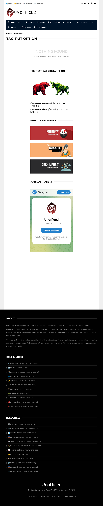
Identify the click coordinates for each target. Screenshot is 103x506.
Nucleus (13, 27)
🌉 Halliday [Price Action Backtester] (23, 467)
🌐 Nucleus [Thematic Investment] (21, 376)
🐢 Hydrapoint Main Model (18, 393)
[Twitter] (88, 3)
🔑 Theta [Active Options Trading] (21, 381)
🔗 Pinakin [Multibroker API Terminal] (23, 428)
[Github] (95, 3)
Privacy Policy (69, 497)
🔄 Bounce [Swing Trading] (19, 368)
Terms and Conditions (50, 497)
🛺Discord (17, 4)
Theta (42, 22)
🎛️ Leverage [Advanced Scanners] (21, 424)
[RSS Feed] (82, 3)
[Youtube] (91, 3)
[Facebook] (85, 3)
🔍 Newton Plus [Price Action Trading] (23, 363)
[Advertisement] (67, 13)
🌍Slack (9, 4)
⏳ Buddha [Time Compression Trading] (23, 372)
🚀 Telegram (27, 4)
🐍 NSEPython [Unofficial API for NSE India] (25, 446)
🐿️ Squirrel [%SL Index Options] (20, 458)
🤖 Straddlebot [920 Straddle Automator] (24, 441)
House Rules (32, 497)
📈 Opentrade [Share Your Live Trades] (23, 450)
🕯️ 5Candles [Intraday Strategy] (20, 398)
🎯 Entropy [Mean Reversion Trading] (23, 402)
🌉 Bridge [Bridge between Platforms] (23, 437)
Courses (69, 22)
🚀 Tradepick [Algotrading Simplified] (23, 406)
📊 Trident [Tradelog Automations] (22, 433)
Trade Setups (55, 22)
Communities (15, 22)
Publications (41, 27)
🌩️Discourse (38, 4)
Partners (27, 27)
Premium (31, 22)
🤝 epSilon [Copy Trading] (18, 454)
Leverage (83, 22)
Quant (92, 22)
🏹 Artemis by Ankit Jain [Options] (21, 389)
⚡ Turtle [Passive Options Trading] (22, 385)
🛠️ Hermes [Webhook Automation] (22, 463)
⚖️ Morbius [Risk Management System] (23, 471)
